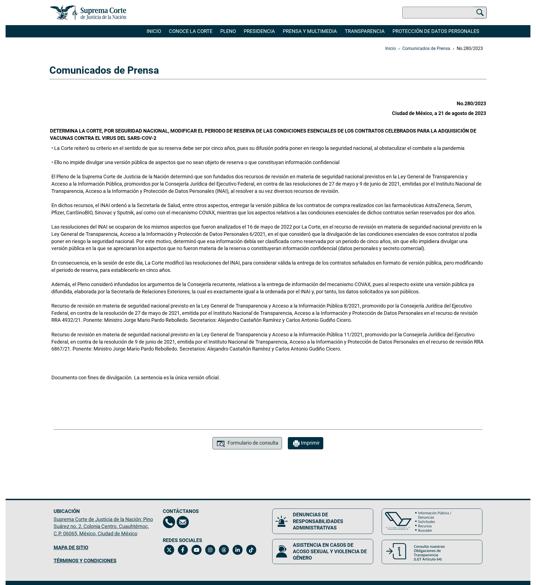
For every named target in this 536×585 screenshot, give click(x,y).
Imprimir (310, 443)
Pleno (228, 31)
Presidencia (259, 31)
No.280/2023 (470, 48)
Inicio (154, 31)
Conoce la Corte (190, 31)
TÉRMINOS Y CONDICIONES (85, 561)
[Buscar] (480, 11)
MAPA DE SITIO (71, 547)
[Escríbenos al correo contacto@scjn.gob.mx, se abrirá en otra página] (182, 522)
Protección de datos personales (436, 31)
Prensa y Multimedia (310, 31)
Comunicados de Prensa (426, 48)
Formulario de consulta (253, 443)
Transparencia (365, 31)
